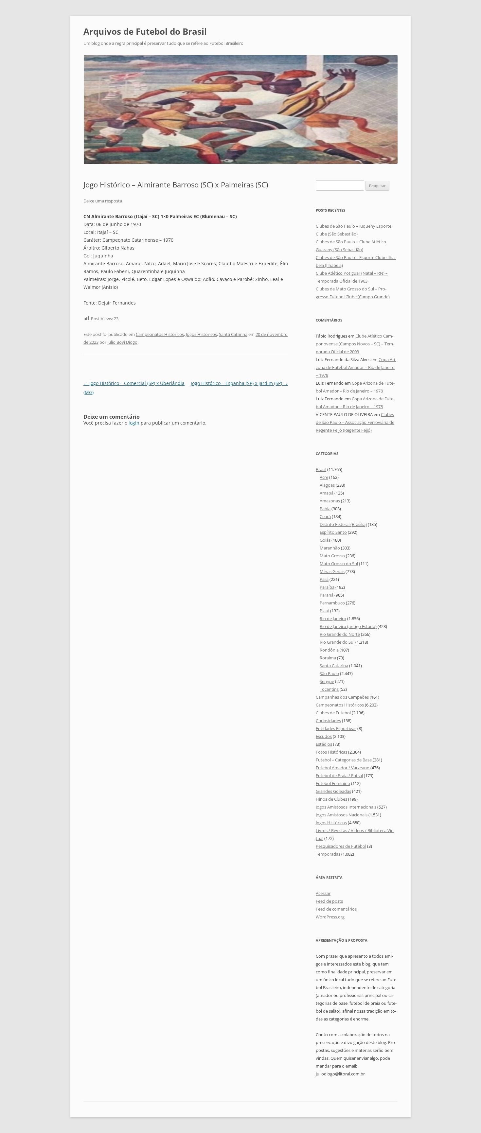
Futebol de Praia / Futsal (339, 775)
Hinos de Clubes (331, 799)
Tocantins (329, 689)
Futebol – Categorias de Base (344, 760)
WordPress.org (330, 917)
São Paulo (329, 673)
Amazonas (330, 501)
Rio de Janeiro (333, 618)
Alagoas (327, 485)
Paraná (326, 595)
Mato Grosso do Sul (339, 563)
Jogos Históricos (201, 334)
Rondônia (329, 650)
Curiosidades (328, 720)
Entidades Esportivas (336, 728)
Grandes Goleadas (333, 791)
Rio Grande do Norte (340, 634)
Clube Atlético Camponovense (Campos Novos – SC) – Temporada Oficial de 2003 (355, 344)
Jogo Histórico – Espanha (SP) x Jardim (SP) (239, 383)
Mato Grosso (332, 556)
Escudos (324, 736)
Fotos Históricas (331, 752)
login (134, 423)
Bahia (325, 509)
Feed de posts (329, 901)
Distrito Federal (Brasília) (343, 524)
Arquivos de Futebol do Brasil (145, 31)
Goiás (325, 540)
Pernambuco (332, 603)
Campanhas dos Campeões (342, 697)
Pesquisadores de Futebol (341, 846)
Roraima (328, 658)
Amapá (326, 493)
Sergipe (327, 681)
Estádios (324, 744)
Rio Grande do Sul (337, 642)
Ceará (325, 516)
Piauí (324, 611)
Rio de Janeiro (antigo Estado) (348, 626)
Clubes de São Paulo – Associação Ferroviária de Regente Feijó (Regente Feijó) (355, 422)
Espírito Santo (333, 532)
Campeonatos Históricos (160, 334)
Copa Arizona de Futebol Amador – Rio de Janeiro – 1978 (356, 367)
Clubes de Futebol (333, 713)
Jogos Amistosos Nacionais (341, 815)
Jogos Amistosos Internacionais (346, 807)
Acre (324, 477)
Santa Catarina (233, 334)
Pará (324, 579)
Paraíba (327, 587)
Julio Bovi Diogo (122, 342)
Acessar (323, 893)
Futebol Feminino (333, 783)
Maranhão (330, 548)
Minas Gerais (332, 571)
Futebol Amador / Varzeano (342, 768)
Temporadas (328, 854)
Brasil (321, 469)
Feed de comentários (336, 909)
